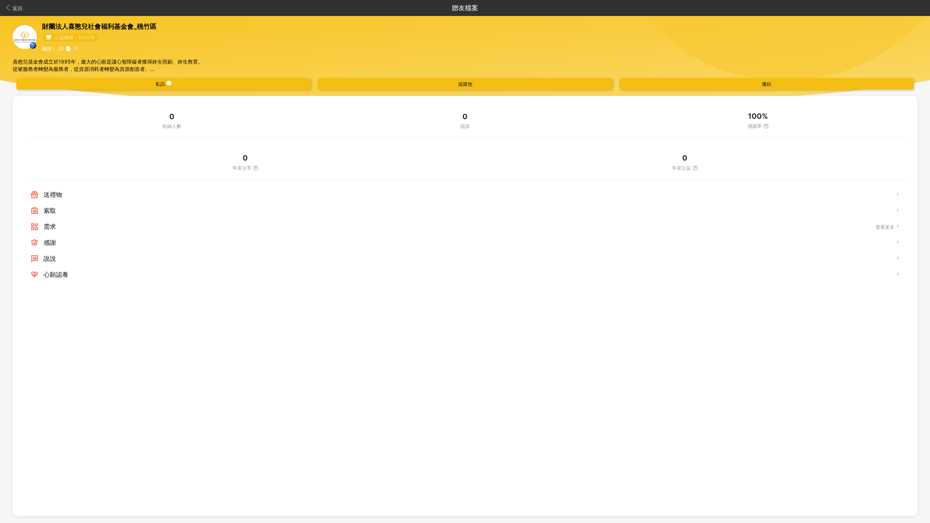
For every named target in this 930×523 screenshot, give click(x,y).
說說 (50, 258)
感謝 (50, 242)
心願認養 (56, 274)
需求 (50, 226)
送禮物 (53, 194)
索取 (50, 210)
